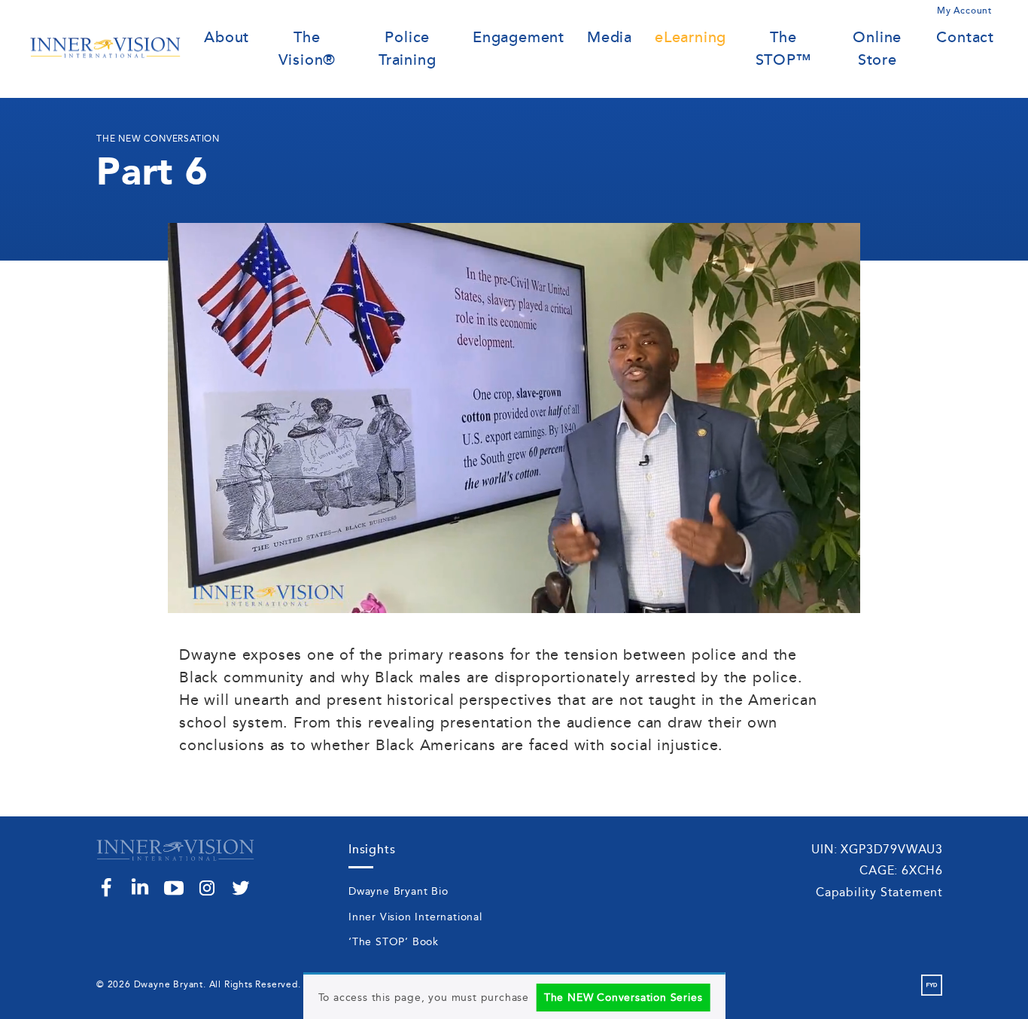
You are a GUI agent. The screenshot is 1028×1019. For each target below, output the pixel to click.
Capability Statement (879, 892)
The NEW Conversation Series (623, 997)
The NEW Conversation (158, 138)
